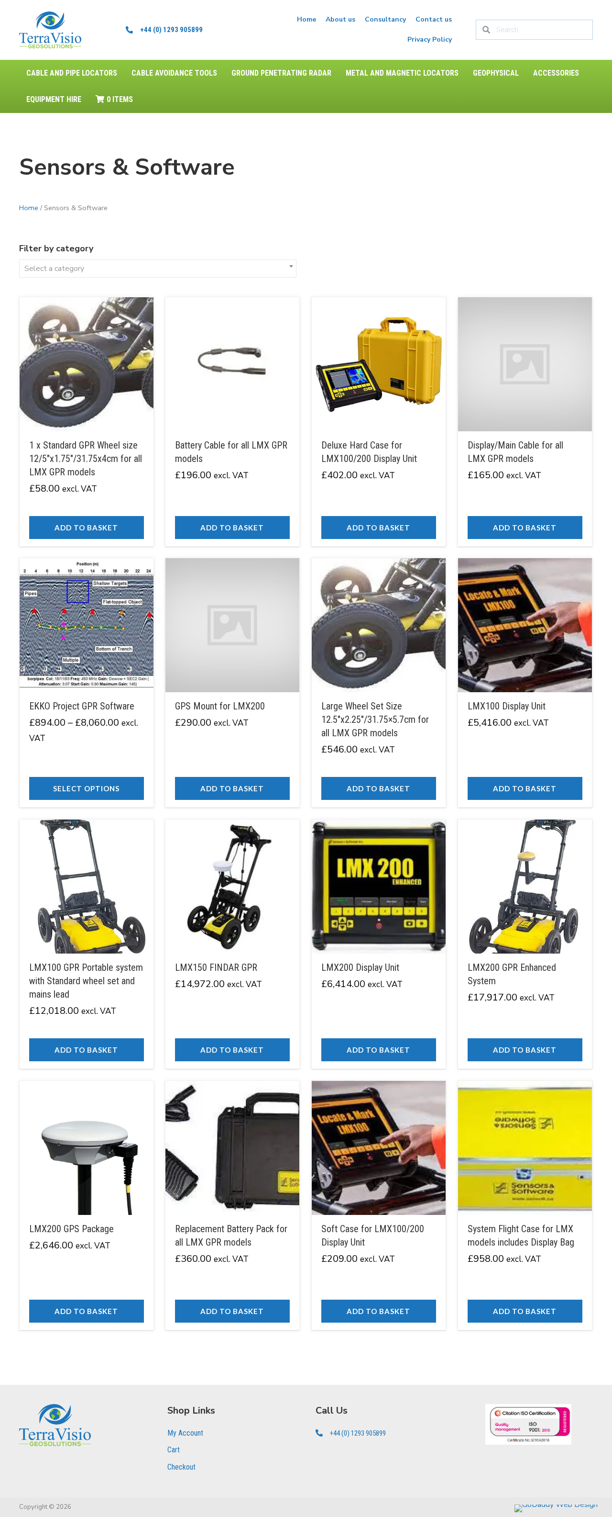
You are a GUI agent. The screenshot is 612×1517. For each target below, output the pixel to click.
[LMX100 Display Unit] (525, 682)
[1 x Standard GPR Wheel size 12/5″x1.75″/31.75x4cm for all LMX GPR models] (86, 421)
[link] (306, 20)
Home (28, 208)
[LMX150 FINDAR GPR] (232, 944)
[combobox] (157, 268)
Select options (86, 788)
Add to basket (86, 527)
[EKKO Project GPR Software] (86, 682)
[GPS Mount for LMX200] (232, 682)
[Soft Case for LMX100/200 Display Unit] (379, 1205)
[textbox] (157, 268)
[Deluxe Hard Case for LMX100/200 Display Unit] (379, 421)
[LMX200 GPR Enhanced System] (525, 944)
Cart (173, 1449)
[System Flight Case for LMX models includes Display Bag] (525, 1205)
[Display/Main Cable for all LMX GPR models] (525, 421)
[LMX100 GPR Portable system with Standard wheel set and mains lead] (86, 944)
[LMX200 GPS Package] (86, 1205)
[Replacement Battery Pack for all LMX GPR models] (232, 1205)
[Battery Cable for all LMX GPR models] (232, 421)
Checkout (181, 1467)
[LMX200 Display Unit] (379, 944)
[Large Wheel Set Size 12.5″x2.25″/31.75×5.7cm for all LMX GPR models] (379, 682)
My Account (185, 1433)
